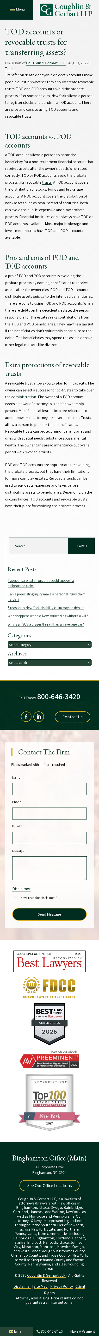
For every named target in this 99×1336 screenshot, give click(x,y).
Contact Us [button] (72, 717)
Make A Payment (82, 1331)
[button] (16, 9)
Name (16, 777)
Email (17, 826)
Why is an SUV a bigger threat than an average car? (46, 624)
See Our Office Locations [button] (49, 1185)
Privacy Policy (61, 1286)
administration (23, 396)
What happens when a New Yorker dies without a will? (48, 616)
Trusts (10, 68)
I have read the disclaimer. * (38, 898)
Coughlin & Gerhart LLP (46, 1275)
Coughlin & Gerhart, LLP (46, 63)
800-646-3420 (58, 696)
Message (18, 850)
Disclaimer (21, 888)
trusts (47, 182)
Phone (16, 802)
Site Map (41, 1286)
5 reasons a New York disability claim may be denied (46, 607)
